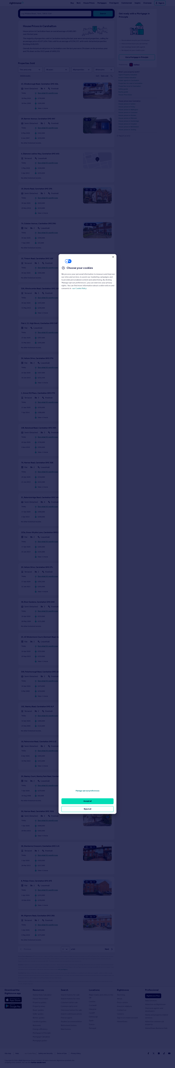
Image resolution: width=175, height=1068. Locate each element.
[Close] (113, 256)
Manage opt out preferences (87, 791)
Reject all (87, 809)
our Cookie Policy (79, 288)
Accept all (87, 801)
